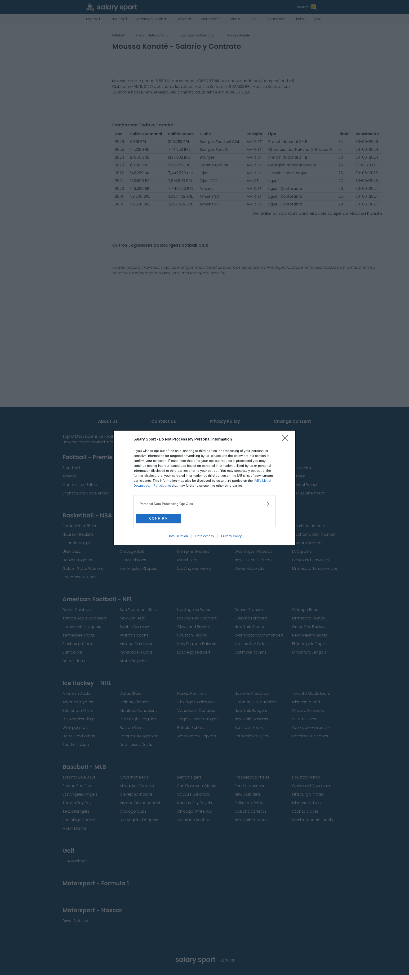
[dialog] (204, 487)
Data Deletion (178, 536)
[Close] (286, 439)
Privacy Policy (231, 536)
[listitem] (204, 503)
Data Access (204, 536)
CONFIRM (158, 518)
